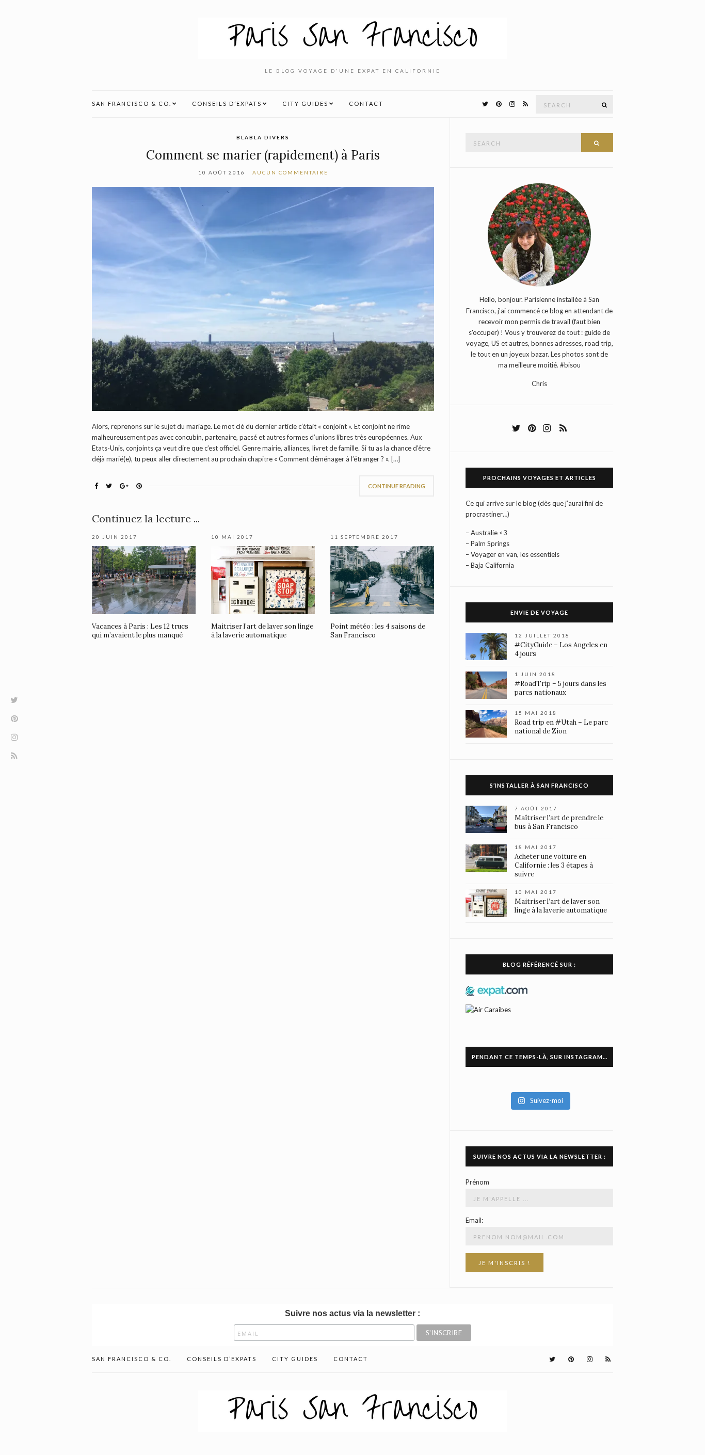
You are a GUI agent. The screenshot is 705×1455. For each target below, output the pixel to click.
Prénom (477, 1182)
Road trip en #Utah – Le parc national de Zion (561, 727)
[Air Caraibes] (491, 1009)
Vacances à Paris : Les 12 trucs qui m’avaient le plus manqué (140, 630)
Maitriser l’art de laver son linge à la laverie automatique (262, 630)
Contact (366, 103)
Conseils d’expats (227, 103)
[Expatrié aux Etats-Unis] (496, 990)
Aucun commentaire (290, 172)
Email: (474, 1220)
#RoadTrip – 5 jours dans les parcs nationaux (560, 688)
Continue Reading (396, 486)
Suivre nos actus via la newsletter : (352, 1313)
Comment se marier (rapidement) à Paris (263, 155)
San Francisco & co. (131, 103)
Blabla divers (263, 137)
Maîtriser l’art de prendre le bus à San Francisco (559, 822)
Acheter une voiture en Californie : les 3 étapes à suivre (554, 865)
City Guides (305, 103)
